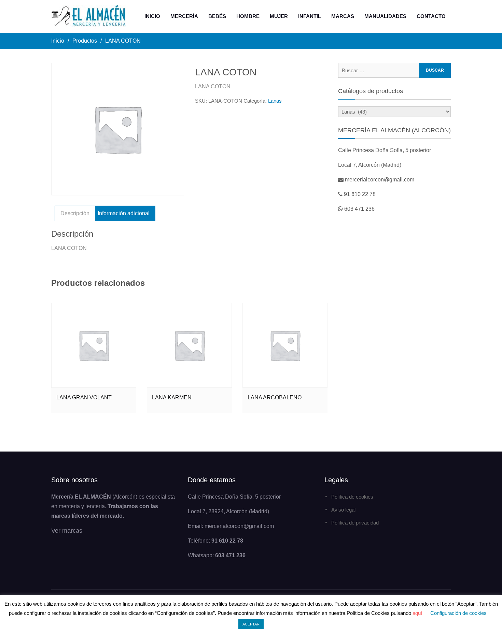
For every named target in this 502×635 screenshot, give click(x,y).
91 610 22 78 (360, 194)
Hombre (248, 16)
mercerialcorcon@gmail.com (379, 179)
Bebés (217, 16)
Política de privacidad (355, 523)
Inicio (152, 16)
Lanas (275, 101)
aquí (417, 613)
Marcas (342, 16)
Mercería (184, 16)
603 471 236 (359, 209)
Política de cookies (352, 497)
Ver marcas (66, 530)
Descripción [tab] (74, 213)
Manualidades (385, 16)
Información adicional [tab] (124, 213)
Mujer (279, 16)
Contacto (431, 16)
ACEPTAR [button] (251, 624)
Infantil (309, 16)
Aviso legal (343, 510)
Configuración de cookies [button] (458, 613)
